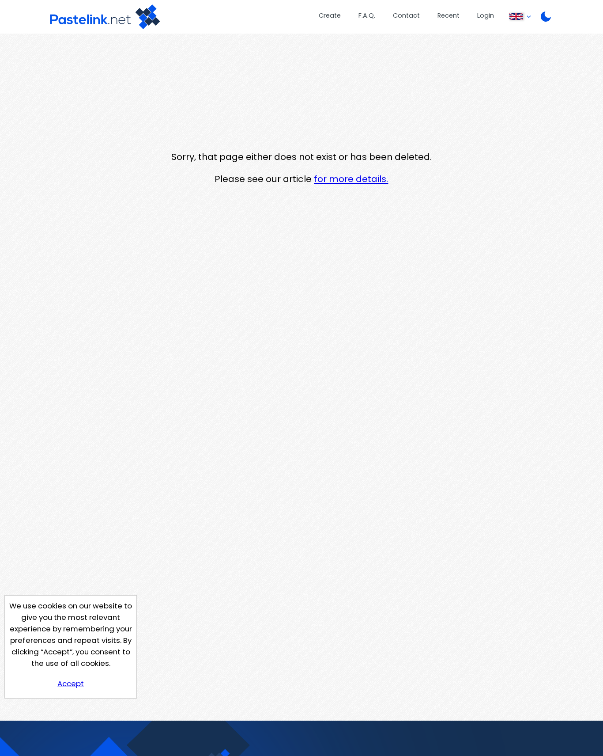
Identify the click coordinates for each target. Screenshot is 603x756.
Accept (70, 683)
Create (330, 15)
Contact (406, 15)
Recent (448, 15)
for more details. (351, 179)
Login (485, 15)
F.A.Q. (366, 15)
